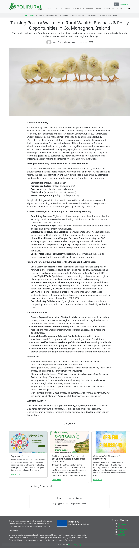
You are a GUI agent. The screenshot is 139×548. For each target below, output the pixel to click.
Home (24, 15)
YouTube (121, 534)
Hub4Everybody (74, 544)
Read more (15, 474)
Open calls (109, 8)
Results (121, 8)
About (50, 8)
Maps (98, 8)
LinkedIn (121, 532)
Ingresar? (125, 4)
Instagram (122, 529)
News (67, 8)
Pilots (59, 8)
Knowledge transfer (83, 8)
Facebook (122, 524)
